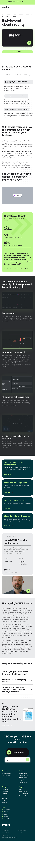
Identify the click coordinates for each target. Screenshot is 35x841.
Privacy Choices (6, 833)
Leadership (5, 791)
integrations (22, 780)
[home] (5, 7)
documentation (23, 793)
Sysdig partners (23, 773)
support (21, 789)
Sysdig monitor (6, 775)
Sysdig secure (6, 773)
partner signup (23, 775)
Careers (4, 793)
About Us (5, 789)
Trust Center (21, 833)
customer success (24, 796)
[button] (32, 7)
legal (3, 800)
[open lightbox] (17, 38)
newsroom (5, 796)
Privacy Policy (5, 830)
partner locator (23, 777)
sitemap (4, 802)
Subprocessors (22, 830)
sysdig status (23, 791)
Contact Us (5, 835)
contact (4, 798)
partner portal (23, 782)
